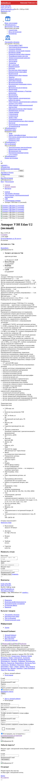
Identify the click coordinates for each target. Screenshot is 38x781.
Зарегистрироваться (8, 737)
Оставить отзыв (6, 574)
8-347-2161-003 (6, 6)
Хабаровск (21, 661)
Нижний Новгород (24, 659)
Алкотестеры (13, 30)
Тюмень (22, 666)
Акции (7, 627)
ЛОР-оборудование (15, 80)
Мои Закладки (9, 638)
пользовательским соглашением (11, 735)
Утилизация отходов (15, 119)
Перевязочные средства (16, 110)
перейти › (25, 592)
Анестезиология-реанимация (18, 47)
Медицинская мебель (16, 82)
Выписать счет (6, 11)
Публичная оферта (11, 605)
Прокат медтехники (11, 158)
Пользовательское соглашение (15, 603)
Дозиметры (12, 63)
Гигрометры (13, 33)
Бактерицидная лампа (12, 616)
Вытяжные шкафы (15, 52)
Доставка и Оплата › (7, 591)
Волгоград (20, 665)
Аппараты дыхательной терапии (19, 51)
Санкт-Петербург (29, 668)
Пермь (10, 658)
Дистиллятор (13, 61)
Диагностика (13, 59)
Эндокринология (14, 126)
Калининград (5, 668)
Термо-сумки (13, 117)
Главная (7, 192)
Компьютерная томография (18, 72)
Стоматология (13, 116)
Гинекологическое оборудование (19, 54)
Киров (29, 656)
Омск (11, 666)
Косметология (13, 73)
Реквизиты (8, 600)
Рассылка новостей (11, 640)
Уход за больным (10, 144)
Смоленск (14, 661)
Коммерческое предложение (10, 169)
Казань (27, 665)
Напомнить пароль (7, 691)
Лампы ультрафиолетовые (17, 135)
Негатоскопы (13, 95)
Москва (13, 668)
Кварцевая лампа (10, 130)
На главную (5, 777)
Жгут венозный (14, 65)
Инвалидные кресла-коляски (18, 149)
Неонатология (13, 96)
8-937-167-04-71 (6, 7)
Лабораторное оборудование (18, 75)
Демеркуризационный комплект (19, 58)
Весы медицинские (15, 32)
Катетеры (12, 68)
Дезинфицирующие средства (18, 56)
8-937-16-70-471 (6, 585)
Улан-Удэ (4, 670)
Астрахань (26, 658)
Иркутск (3, 663)
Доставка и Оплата (7, 172)
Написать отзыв (6, 522)
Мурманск (4, 658)
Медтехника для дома (12, 26)
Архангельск (15, 656)
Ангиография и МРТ (16, 45)
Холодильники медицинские (18, 124)
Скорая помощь (14, 112)
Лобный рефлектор (15, 79)
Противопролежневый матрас (19, 153)
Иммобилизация (14, 66)
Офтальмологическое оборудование (20, 109)
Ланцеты (12, 77)
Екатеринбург (5, 659)
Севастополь (18, 658)
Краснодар (10, 663)
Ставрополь (5, 665)
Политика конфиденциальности (15, 602)
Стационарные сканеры (13, 200)
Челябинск (13, 665)
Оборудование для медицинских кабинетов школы (19, 99)
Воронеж (24, 656)
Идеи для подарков (11, 23)
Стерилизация (13, 114)
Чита (27, 666)
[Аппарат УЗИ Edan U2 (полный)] (12, 205)
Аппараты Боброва (15, 49)
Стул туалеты (13, 154)
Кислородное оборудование (18, 70)
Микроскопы (13, 89)
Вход (2, 181)
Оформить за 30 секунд (13, 238)
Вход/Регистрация (7, 178)
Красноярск (5, 666)
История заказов (10, 637)
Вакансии (8, 607)
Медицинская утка (15, 151)
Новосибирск (19, 663)
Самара (16, 666)
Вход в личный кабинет (13, 698)
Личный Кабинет (10, 635)
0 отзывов (4, 234)
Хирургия (12, 123)
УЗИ (6, 199)
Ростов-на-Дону (30, 663)
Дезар (10, 133)
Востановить (5, 759)
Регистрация (9, 181)
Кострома (14, 659)
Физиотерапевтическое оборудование (21, 121)
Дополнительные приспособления (20, 147)
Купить (3, 238)
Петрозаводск (5, 661)
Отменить (15, 574)
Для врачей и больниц (12, 42)
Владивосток (30, 661)
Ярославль (11, 670)
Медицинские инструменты (18, 87)
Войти (3, 693)
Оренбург (19, 668)
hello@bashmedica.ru (7, 9)
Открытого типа (14, 140)
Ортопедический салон (12, 620)
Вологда (32, 666)
